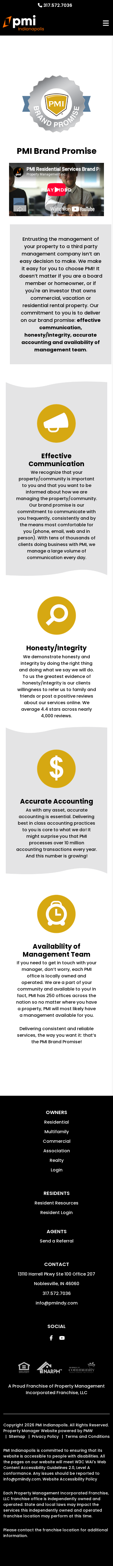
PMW (88, 1430)
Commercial (56, 1141)
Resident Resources (56, 1203)
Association (56, 1151)
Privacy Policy (45, 1436)
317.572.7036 (57, 5)
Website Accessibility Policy (70, 1479)
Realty (57, 1160)
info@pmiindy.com (57, 1303)
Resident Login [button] (56, 1212)
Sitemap (17, 1436)
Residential (56, 1122)
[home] (23, 23)
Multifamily (56, 1132)
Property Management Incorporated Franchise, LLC (65, 1389)
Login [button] (57, 1170)
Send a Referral (57, 1241)
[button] (51, 1338)
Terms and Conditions (87, 1436)
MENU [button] (106, 23)
